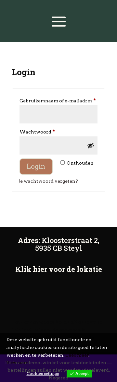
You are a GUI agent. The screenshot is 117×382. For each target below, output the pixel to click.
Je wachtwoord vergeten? (48, 181)
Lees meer (77, 355)
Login (36, 166)
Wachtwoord (45, 131)
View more (17, 362)
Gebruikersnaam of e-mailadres (59, 100)
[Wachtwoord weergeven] (90, 145)
